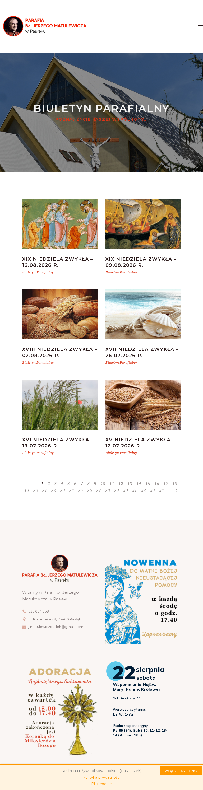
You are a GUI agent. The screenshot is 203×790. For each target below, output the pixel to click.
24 (71, 490)
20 (35, 490)
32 (143, 490)
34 (161, 490)
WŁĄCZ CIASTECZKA (181, 771)
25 (80, 490)
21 (44, 490)
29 (116, 490)
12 (120, 484)
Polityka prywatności (101, 777)
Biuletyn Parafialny (38, 272)
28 (107, 490)
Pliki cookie (101, 784)
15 (147, 484)
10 (102, 484)
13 (129, 484)
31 (134, 490)
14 (138, 484)
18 (174, 484)
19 (26, 490)
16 (156, 484)
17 (165, 484)
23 (62, 490)
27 (98, 490)
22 (53, 490)
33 (152, 490)
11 (111, 484)
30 (125, 490)
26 (89, 490)
